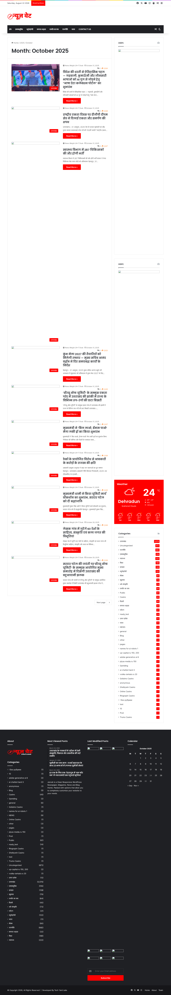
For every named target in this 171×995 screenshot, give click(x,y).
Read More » (71, 101)
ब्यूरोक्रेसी (30, 29)
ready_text (124, 614)
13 (130, 770)
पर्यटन (122, 610)
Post (122, 713)
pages (122, 644)
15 (140, 770)
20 (130, 775)
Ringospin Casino (127, 696)
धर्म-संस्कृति (124, 584)
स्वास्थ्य (122, 558)
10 (121, 709)
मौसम (121, 576)
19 (161, 770)
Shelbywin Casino (127, 687)
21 (135, 775)
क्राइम (122, 567)
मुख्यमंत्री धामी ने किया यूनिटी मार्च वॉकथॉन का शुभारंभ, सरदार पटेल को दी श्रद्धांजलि (84, 497)
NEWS (122, 627)
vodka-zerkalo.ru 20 (128, 674)
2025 (22, 43)
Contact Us (85, 29)
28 (135, 781)
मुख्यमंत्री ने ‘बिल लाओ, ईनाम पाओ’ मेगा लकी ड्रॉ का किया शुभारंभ (85, 430)
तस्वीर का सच (54, 29)
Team (161, 990)
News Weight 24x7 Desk (74, 65)
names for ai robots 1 (129, 648)
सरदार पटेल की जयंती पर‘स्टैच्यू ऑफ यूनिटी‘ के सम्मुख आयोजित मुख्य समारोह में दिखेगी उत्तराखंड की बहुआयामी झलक (85, 569)
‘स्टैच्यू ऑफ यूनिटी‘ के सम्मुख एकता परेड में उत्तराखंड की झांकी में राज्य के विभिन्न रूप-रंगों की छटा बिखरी (85, 396)
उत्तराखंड (123, 541)
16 (146, 770)
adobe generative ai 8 (129, 657)
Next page (101, 602)
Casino (123, 597)
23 (146, 775)
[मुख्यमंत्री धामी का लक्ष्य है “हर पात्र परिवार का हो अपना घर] (93, 952)
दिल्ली (122, 601)
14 (135, 770)
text (121, 704)
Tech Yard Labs (60, 990)
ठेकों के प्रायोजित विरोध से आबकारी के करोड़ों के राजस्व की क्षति (84, 461)
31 (151, 781)
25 (156, 775)
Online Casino (126, 691)
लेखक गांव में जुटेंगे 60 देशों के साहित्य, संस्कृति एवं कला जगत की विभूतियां (84, 532)
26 (161, 775)
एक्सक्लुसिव (19, 29)
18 (156, 770)
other (122, 640)
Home (16, 43)
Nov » (136, 785)
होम (10, 29)
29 (140, 781)
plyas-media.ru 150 (128, 661)
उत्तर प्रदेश (123, 618)
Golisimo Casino (127, 679)
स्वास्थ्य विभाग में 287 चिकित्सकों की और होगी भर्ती (83, 151)
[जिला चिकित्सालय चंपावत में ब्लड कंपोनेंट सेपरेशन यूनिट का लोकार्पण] (118, 952)
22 (140, 775)
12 (161, 764)
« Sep (130, 785)
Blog (122, 636)
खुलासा (122, 580)
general (123, 631)
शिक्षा (121, 563)
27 (130, 781)
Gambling (124, 666)
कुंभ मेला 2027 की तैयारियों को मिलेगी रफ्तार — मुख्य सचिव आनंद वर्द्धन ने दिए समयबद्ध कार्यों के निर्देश (84, 359)
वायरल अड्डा (41, 29)
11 (156, 764)
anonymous (125, 683)
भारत (73, 29)
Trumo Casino (126, 717)
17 (151, 770)
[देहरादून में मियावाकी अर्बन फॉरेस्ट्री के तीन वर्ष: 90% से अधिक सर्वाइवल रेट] (105, 952)
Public (122, 593)
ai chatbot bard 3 (127, 670)
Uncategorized (126, 545)
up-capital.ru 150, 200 (129, 653)
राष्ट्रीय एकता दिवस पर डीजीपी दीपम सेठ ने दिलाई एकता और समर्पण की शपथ (85, 118)
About (154, 990)
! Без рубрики (126, 700)
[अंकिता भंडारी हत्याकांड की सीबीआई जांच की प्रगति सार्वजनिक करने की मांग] (105, 750)
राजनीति (65, 29)
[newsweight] (20, 15)
